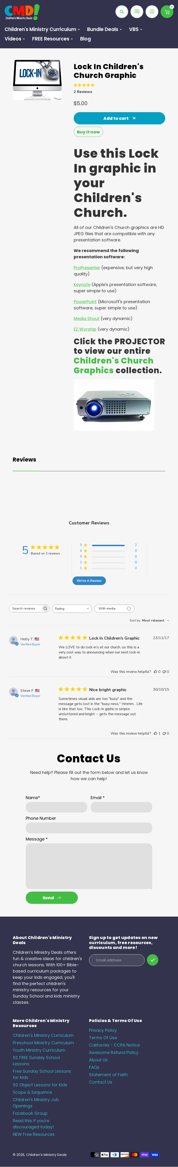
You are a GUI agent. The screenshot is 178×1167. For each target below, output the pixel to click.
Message (37, 839)
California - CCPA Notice (114, 1045)
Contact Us (100, 1082)
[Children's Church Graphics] (114, 429)
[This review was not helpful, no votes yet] (164, 671)
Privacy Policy (103, 1030)
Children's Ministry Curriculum (43, 1035)
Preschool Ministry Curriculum (43, 1043)
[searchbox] (25, 608)
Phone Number (41, 818)
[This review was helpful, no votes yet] (155, 671)
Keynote (82, 284)
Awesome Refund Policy (113, 1052)
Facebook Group (30, 1113)
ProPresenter (87, 268)
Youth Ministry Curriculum (39, 1050)
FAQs (94, 1067)
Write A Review (89, 581)
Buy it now (88, 132)
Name (33, 798)
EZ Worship (85, 329)
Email (98, 798)
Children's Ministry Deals (46, 1154)
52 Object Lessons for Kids (40, 1085)
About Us (98, 1060)
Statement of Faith (108, 1075)
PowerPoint (85, 302)
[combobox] (72, 609)
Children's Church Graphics (114, 365)
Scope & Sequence (32, 1092)
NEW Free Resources (34, 1134)
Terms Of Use (103, 1038)
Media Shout (86, 318)
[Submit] (152, 960)
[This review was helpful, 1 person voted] (155, 733)
